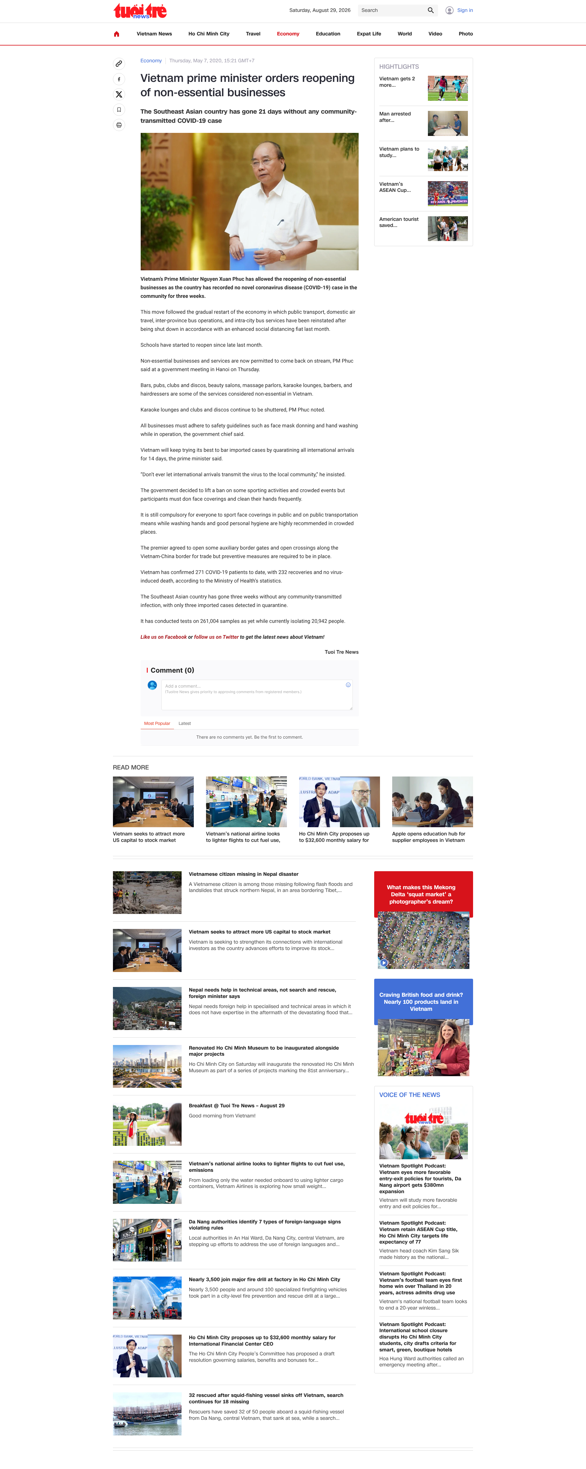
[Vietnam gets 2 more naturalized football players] (448, 88)
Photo (466, 34)
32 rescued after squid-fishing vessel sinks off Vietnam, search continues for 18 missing (266, 1398)
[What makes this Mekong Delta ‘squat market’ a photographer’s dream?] (423, 940)
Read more (131, 767)
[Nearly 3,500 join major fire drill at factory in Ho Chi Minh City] (147, 1298)
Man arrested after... (395, 117)
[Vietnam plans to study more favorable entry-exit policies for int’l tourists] (448, 158)
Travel (253, 34)
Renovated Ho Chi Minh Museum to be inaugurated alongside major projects (264, 1051)
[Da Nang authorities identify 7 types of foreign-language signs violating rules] (147, 1240)
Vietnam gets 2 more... (397, 82)
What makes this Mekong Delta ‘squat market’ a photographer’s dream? (421, 894)
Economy (288, 34)
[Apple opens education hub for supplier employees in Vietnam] (432, 802)
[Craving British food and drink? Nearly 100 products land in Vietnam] (423, 1047)
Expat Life (369, 34)
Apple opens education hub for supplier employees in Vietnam (428, 837)
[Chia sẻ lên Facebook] (119, 79)
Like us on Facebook (164, 637)
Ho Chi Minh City (209, 34)
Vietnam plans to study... (399, 152)
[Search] (430, 10)
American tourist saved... (399, 222)
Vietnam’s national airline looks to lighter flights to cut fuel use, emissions (243, 837)
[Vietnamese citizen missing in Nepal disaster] (147, 892)
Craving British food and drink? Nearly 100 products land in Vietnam (421, 1002)
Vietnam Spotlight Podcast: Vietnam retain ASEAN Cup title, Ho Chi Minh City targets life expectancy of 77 (418, 1232)
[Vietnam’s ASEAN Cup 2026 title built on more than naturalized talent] (448, 193)
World (405, 34)
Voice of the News (409, 1095)
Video (435, 34)
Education (328, 34)
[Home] (116, 34)
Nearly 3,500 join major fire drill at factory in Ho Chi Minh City (264, 1280)
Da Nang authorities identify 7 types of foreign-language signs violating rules (265, 1225)
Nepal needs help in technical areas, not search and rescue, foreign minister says (262, 993)
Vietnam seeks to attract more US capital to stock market (149, 837)
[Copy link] (119, 64)
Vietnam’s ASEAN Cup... (395, 187)
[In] (119, 125)
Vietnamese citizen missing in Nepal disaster (243, 874)
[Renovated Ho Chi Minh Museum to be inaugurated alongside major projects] (147, 1066)
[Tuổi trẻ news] (140, 10)
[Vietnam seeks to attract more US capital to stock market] (153, 802)
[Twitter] (119, 94)
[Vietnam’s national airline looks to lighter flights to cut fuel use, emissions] (246, 802)
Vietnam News (154, 34)
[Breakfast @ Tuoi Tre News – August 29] (147, 1124)
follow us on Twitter (216, 637)
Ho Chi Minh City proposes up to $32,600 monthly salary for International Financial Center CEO (334, 837)
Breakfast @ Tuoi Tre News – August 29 (237, 1106)
